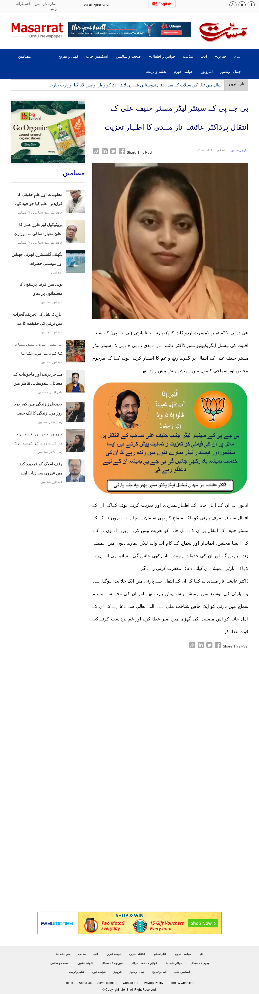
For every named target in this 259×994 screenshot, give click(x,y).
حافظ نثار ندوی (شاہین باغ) (45, 212)
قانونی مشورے (85, 962)
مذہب (188, 56)
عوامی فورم (183, 72)
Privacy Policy (153, 982)
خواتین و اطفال (163, 56)
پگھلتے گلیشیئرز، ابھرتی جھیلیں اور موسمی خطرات (37, 259)
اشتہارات (23, 4)
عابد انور (57, 302)
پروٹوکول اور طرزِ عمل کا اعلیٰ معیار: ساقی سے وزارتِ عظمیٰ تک (38, 230)
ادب (204, 56)
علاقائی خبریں (137, 953)
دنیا (201, 953)
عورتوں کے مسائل (112, 962)
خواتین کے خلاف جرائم (144, 962)
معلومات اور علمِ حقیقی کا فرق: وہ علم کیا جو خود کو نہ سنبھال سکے (37, 200)
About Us (85, 982)
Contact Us (130, 982)
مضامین (24, 56)
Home (69, 982)
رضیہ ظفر (55, 422)
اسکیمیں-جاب (97, 56)
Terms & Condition (181, 982)
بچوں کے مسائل (200, 962)
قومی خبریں (238, 150)
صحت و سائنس (128, 56)
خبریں (221, 56)
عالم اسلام (160, 953)
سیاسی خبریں (183, 953)
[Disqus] (170, 712)
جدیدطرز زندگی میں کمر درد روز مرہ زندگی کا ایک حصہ (38, 408)
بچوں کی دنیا (63, 953)
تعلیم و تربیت (155, 72)
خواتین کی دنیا (174, 962)
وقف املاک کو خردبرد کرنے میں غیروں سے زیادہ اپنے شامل (39, 470)
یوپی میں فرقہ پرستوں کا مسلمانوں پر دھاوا (40, 288)
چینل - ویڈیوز (230, 72)
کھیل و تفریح (68, 56)
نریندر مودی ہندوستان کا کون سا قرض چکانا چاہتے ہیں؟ (38, 350)
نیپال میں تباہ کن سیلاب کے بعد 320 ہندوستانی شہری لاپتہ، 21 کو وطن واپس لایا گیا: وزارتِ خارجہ (135, 84)
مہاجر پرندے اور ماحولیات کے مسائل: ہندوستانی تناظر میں (37, 378)
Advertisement (107, 982)
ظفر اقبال (55, 392)
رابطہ (53, 9)
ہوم (237, 56)
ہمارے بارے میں (46, 4)
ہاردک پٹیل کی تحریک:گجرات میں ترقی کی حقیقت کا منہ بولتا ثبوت (37, 320)
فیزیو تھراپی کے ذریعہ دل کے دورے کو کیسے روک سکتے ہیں (38, 440)
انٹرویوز (207, 72)
